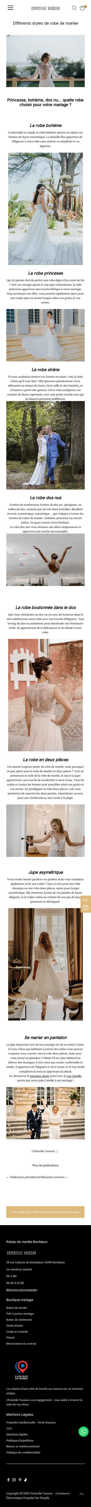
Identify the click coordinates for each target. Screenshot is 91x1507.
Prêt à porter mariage (20, 1313)
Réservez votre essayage (21, 1289)
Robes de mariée (16, 1307)
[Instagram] (14, 1480)
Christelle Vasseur (41, 1493)
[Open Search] (74, 8)
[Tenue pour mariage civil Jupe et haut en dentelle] (45, 1019)
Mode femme (14, 1325)
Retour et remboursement (23, 1446)
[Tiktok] (25, 1480)
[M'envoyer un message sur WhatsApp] (83, 1431)
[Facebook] (8, 1480)
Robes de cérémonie (19, 1319)
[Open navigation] (10, 8)
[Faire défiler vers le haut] (81, 1494)
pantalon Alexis (39, 1076)
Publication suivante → (53, 1177)
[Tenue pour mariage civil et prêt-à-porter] (45, 1138)
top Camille (74, 1076)
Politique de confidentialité (23, 1452)
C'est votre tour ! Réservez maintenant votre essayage (45, 1212)
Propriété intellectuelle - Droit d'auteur (31, 1422)
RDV (86, 900)
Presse (10, 1337)
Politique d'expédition (20, 1440)
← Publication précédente (22, 1177)
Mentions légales (17, 1434)
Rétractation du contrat (21, 1343)
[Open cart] (82, 8)
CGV (9, 1428)
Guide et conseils (17, 1331)
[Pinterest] (20, 1480)
